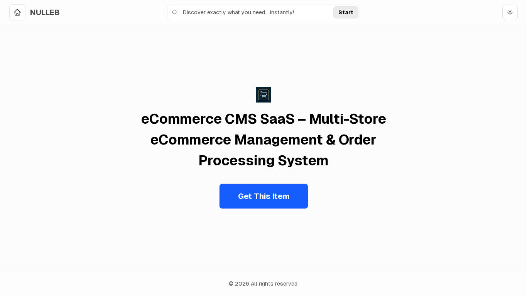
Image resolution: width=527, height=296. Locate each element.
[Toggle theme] (510, 12)
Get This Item (263, 196)
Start (345, 12)
